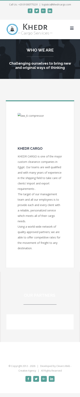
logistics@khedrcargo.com (56, 4)
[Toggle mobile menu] (72, 28)
